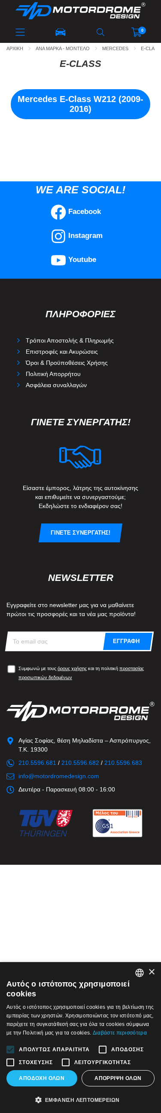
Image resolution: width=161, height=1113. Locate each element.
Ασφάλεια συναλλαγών (56, 385)
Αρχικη (14, 48)
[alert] (80, 1037)
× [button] (151, 972)
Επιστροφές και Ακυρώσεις (62, 351)
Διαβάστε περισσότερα (120, 1033)
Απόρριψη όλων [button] (117, 1078)
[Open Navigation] (20, 32)
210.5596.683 (123, 762)
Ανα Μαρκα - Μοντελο (63, 48)
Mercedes (115, 48)
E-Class (151, 48)
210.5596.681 (37, 762)
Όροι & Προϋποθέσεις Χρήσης (67, 362)
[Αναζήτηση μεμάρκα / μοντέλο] (60, 32)
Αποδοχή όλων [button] (41, 1078)
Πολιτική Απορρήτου (53, 373)
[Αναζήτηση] (100, 32)
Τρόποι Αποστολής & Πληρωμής (70, 340)
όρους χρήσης (72, 668)
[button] (80, 1099)
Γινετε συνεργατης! (80, 533)
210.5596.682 (80, 762)
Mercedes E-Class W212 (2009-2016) (80, 104)
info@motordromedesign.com (58, 776)
